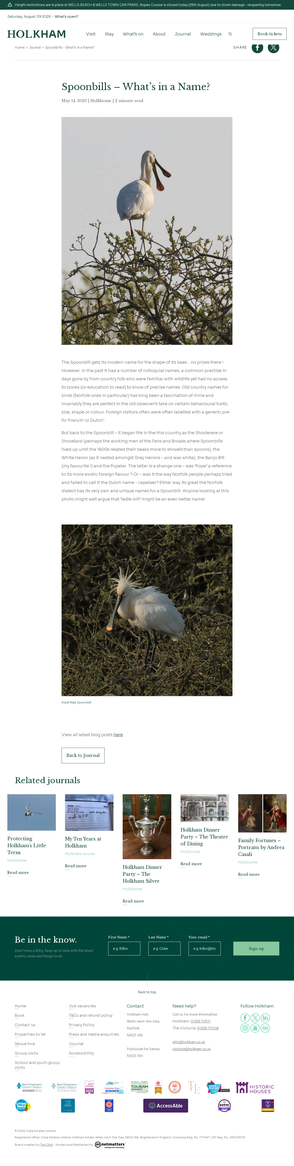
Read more (18, 872)
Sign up (256, 948)
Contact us (25, 1024)
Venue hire (25, 1043)
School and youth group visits (37, 1065)
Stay (109, 34)
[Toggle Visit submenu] (91, 38)
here (118, 734)
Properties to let (30, 1034)
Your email (199, 937)
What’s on (133, 34)
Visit (91, 34)
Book (269, 34)
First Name (119, 937)
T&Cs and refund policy (90, 1015)
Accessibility (81, 1053)
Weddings (211, 34)
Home (20, 47)
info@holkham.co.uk (188, 1042)
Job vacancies (82, 1006)
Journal (183, 34)
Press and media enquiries (94, 1034)
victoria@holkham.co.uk (191, 1049)
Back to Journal (83, 755)
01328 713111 (200, 1021)
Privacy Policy (81, 1024)
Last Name (158, 937)
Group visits (26, 1053)
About (159, 34)
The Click (46, 1144)
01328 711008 (208, 1028)
